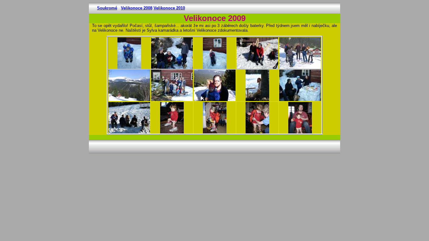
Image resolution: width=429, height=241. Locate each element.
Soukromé (107, 8)
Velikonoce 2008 (136, 8)
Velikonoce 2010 (169, 8)
